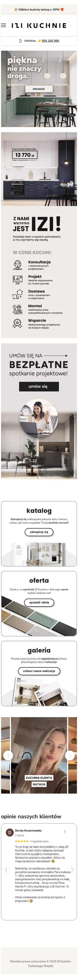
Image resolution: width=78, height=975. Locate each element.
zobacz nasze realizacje (39, 671)
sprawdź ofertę (39, 602)
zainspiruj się (39, 532)
